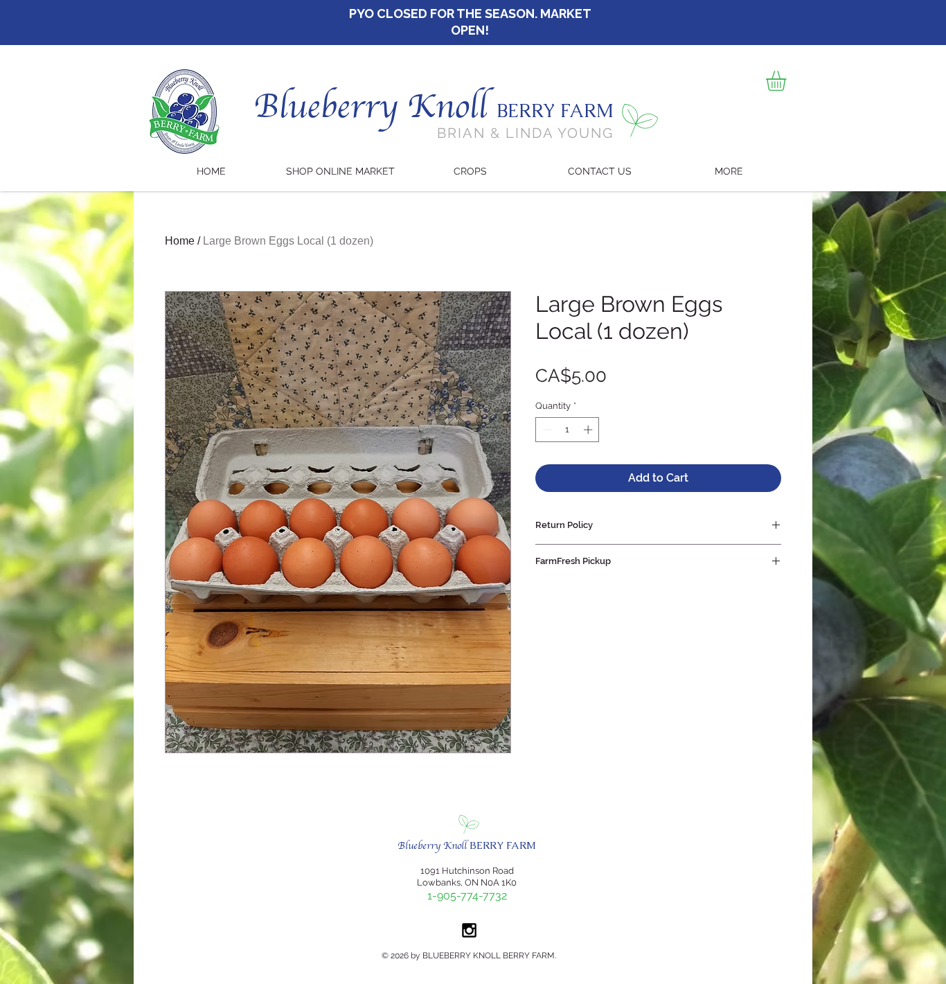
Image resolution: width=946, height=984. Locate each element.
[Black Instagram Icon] (469, 930)
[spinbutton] (567, 429)
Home (180, 241)
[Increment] (589, 429)
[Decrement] (545, 429)
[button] (788, 81)
